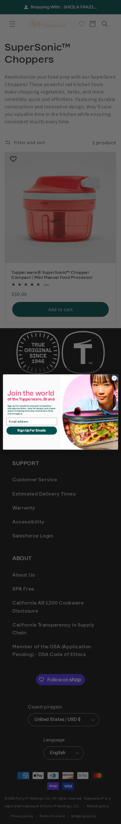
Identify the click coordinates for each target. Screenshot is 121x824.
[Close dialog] (114, 378)
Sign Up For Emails (31, 430)
